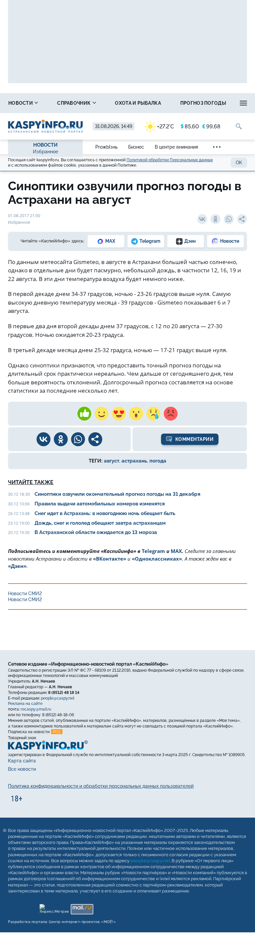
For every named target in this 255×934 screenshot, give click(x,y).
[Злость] (171, 414)
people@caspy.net (57, 698)
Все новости (22, 769)
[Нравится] (84, 414)
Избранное (45, 151)
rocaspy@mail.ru (36, 709)
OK (239, 162)
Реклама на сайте (25, 704)
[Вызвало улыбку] (102, 414)
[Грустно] (153, 414)
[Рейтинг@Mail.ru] (81, 907)
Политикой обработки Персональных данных (170, 160)
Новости (21, 103)
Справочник (74, 103)
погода (157, 461)
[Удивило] (136, 414)
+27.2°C (165, 126)
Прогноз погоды (203, 103)
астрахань (134, 461)
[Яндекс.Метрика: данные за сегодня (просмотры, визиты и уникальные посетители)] (54, 907)
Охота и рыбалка (138, 103)
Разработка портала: (62, 922)
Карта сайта (22, 760)
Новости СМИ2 (25, 593)
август (111, 461)
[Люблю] (119, 414)
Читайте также (30, 482)
